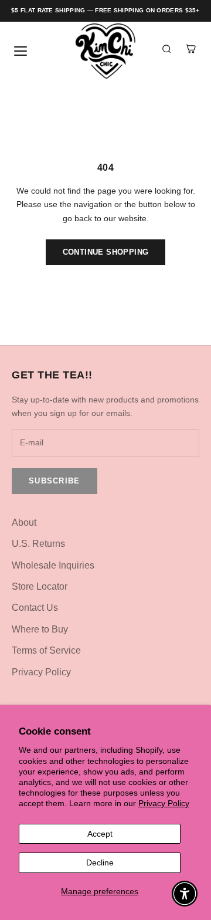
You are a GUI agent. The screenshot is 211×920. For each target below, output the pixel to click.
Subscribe (54, 480)
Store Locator (39, 586)
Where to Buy (40, 629)
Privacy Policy (163, 803)
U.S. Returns (38, 544)
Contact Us (35, 608)
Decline (100, 862)
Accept (100, 833)
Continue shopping (106, 252)
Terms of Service (46, 650)
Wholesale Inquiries (53, 565)
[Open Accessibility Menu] (185, 894)
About (24, 522)
